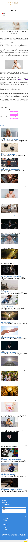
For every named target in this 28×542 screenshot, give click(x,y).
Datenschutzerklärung (5, 529)
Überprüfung (4, 519)
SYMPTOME (14, 111)
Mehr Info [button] (12, 10)
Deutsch (4, 13)
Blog (15, 10)
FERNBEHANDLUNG (14, 118)
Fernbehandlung (5, 520)
